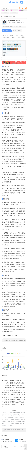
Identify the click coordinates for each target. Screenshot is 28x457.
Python (7, 127)
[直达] (12, 439)
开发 (11, 75)
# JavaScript (6, 37)
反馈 (20, 30)
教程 (9, 72)
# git (17, 35)
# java (21, 35)
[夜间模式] (25, 448)
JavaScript (7, 130)
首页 (2, 16)
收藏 (15, 30)
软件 (7, 75)
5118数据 (12, 385)
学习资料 (6, 16)
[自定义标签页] (25, 445)
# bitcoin (12, 35)
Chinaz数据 (7, 388)
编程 (3, 72)
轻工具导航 (12, 446)
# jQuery (13, 37)
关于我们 (6, 447)
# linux (18, 37)
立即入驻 (24, 8)
